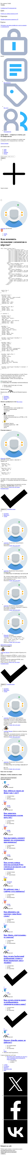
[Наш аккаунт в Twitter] (15, 1095)
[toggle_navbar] (1, 200)
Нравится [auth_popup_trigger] (4, 509)
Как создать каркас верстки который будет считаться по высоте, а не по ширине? (15, 865)
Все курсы (19, 401)
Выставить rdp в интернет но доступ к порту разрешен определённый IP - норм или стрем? (17, 1058)
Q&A (5, 151)
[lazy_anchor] (15, 801)
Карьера (6, 152)
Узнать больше (4, 143)
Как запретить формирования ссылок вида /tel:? (13, 815)
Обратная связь (8, 1069)
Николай (3, 458)
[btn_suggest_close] (3, 158)
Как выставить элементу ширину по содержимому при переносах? (14, 840)
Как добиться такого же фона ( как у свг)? (14, 792)
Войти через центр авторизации (8, 777)
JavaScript (9, 881)
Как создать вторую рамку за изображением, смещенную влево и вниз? (15, 1002)
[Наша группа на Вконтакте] (15, 1143)
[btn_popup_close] (3, 1153)
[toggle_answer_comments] (4, 488)
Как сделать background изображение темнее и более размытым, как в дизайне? (14, 959)
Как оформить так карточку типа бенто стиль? (12, 914)
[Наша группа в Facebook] (15, 1119)
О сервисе (6, 1066)
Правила (6, 1067)
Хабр (5, 149)
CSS (5, 235)
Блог (5, 1070)
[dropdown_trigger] (1, 393)
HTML (5, 234)
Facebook (6, 396)
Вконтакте (6, 397)
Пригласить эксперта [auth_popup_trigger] (6, 644)
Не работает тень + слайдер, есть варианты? (14, 890)
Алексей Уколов (5, 652)
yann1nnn (3, 228)
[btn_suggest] (1, 160)
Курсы (5, 153)
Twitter (5, 399)
